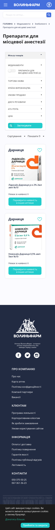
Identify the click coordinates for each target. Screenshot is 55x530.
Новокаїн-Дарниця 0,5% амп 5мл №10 (24, 255)
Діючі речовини (17, 102)
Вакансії (16, 397)
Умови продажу (17, 95)
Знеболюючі (41, 23)
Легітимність (19, 465)
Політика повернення (24, 449)
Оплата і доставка (21, 444)
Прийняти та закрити (35, 525)
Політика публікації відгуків (27, 459)
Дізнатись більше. (15, 519)
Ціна (10, 116)
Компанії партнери (22, 392)
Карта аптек (18, 381)
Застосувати (24, 125)
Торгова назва (16, 81)
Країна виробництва (19, 88)
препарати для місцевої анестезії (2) (29, 71)
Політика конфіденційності (26, 386)
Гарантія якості (20, 454)
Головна (8, 23)
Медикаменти (23, 23)
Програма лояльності (24, 412)
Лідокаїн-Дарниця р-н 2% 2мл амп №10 (25, 186)
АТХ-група (13, 109)
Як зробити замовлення (25, 423)
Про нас (16, 376)
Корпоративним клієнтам (26, 418)
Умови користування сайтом (27, 428)
